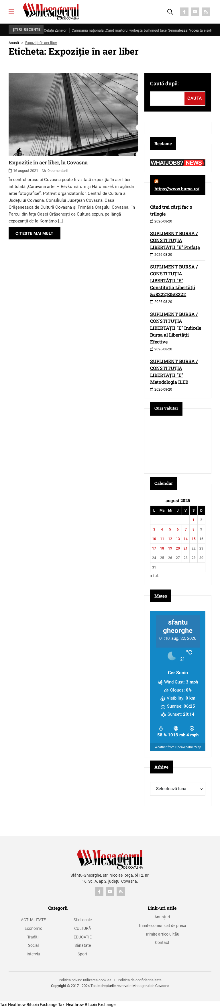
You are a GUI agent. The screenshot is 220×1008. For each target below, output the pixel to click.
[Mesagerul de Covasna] (51, 11)
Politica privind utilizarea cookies (85, 980)
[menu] (11, 11)
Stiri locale (83, 919)
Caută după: (164, 83)
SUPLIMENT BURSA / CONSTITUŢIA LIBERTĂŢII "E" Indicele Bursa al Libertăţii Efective (175, 328)
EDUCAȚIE (83, 937)
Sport (82, 954)
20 (178, 548)
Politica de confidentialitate (140, 980)
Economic (33, 928)
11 (162, 539)
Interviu (33, 954)
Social (33, 945)
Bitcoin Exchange (42, 1004)
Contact (162, 942)
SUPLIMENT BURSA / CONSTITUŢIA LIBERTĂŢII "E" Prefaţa (175, 240)
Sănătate (82, 945)
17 (154, 548)
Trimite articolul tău (162, 934)
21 (186, 548)
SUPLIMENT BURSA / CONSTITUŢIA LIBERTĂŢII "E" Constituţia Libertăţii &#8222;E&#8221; (174, 280)
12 (170, 539)
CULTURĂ (82, 928)
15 (194, 539)
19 (170, 548)
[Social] (184, 11)
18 (162, 548)
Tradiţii (33, 937)
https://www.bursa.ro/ (176, 188)
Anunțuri (162, 917)
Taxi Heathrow (13, 1004)
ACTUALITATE (33, 919)
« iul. (154, 575)
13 (178, 539)
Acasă (14, 43)
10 (154, 539)
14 (186, 539)
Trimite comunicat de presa (162, 925)
